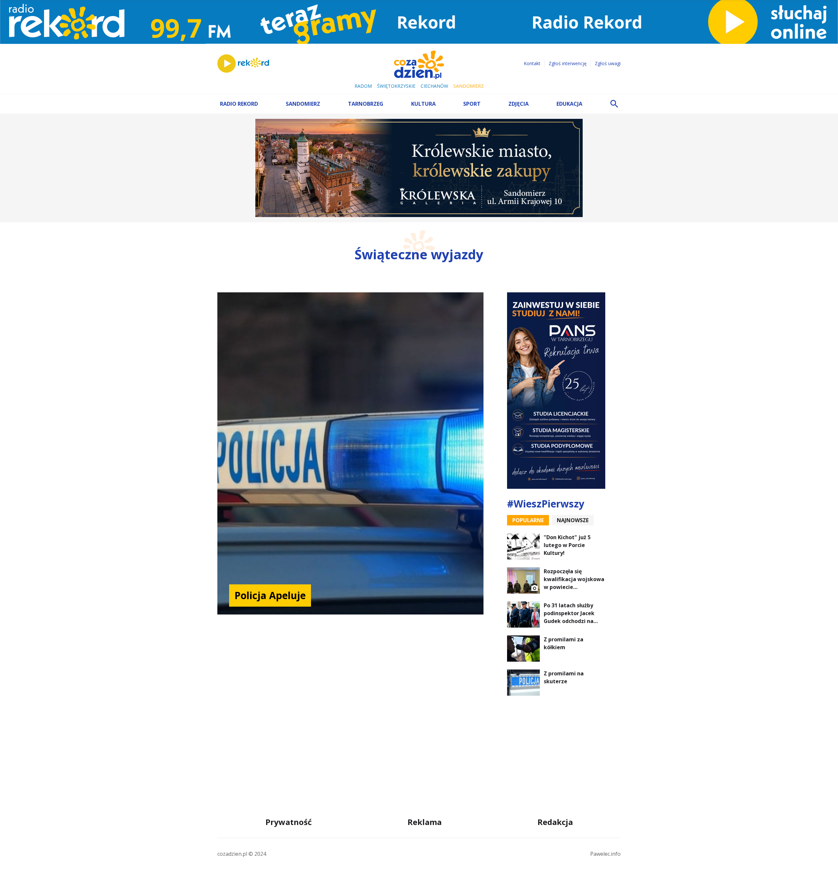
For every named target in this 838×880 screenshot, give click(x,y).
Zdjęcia (518, 103)
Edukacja (569, 103)
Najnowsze (573, 520)
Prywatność (288, 821)
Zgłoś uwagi (608, 63)
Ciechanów (434, 86)
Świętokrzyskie (396, 86)
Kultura (423, 103)
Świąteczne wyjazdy (419, 254)
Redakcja (555, 821)
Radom (363, 86)
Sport (472, 103)
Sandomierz (468, 86)
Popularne (528, 520)
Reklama (425, 821)
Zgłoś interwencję (568, 63)
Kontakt (532, 63)
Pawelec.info (605, 853)
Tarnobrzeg (365, 103)
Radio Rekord (239, 103)
